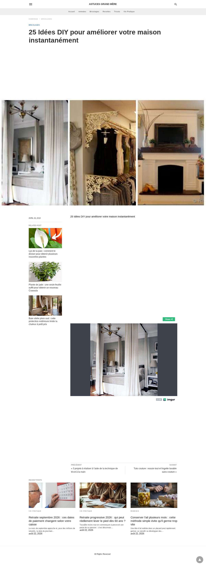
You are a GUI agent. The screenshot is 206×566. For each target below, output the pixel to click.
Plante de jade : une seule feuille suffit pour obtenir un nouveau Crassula (45, 287)
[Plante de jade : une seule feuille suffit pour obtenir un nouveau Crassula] (45, 272)
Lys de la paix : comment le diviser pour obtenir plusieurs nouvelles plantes (43, 254)
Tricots (117, 12)
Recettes (107, 12)
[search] (175, 4)
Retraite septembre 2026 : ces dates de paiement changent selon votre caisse (51, 521)
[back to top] (199, 559)
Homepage (33, 19)
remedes (82, 12)
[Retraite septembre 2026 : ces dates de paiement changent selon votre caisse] (52, 495)
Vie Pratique (129, 12)
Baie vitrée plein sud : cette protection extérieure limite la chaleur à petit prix (43, 321)
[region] (103, 68)
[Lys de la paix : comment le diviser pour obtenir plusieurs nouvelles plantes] (45, 238)
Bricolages (94, 12)
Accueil (71, 12)
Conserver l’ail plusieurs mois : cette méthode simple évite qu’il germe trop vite (154, 521)
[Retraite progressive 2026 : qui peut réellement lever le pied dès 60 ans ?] (103, 495)
